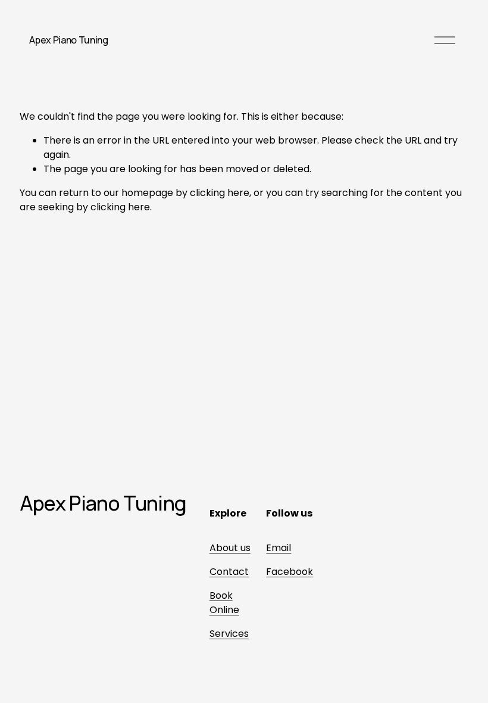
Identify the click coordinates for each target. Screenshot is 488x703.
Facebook (289, 571)
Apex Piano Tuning (68, 39)
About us (230, 548)
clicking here (219, 193)
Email (278, 548)
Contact (229, 571)
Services (229, 633)
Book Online (224, 603)
